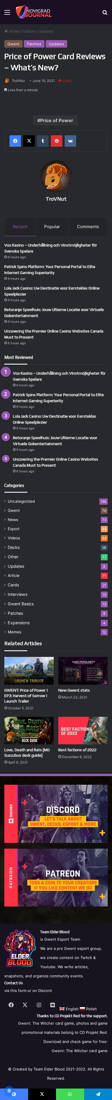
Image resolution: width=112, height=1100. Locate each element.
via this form (15, 990)
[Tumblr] (43, 141)
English (72, 1009)
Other (13, 556)
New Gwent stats (74, 690)
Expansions (19, 622)
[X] (29, 141)
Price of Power (56, 120)
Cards (13, 584)
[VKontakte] (70, 141)
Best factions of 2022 (77, 749)
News (13, 519)
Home (14, 31)
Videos (29, 31)
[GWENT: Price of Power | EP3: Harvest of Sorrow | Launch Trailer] (29, 671)
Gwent (13, 44)
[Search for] (105, 14)
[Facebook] (15, 141)
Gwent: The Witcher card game (80, 1050)
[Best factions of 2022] (83, 731)
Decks (14, 547)
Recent (20, 226)
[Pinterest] (56, 141)
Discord (45, 990)
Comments (88, 226)
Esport (14, 528)
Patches (34, 44)
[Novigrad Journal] (34, 12)
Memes (14, 632)
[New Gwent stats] (83, 671)
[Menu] (7, 14)
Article (14, 575)
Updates (45, 31)
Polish (91, 1009)
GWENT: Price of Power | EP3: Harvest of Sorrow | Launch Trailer (26, 695)
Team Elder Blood (49, 1069)
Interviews (17, 594)
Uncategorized (21, 501)
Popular (52, 226)
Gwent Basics (21, 603)
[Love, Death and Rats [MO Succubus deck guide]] (29, 731)
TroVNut (18, 81)
